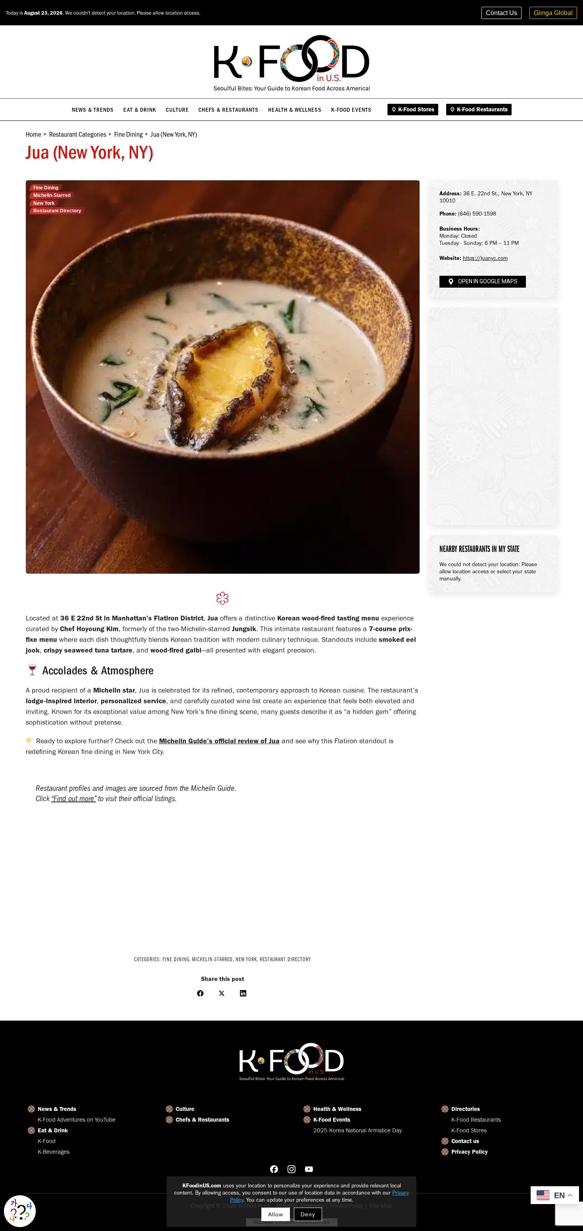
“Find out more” (73, 798)
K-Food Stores (469, 1130)
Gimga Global (553, 13)
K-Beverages (53, 1151)
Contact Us (501, 13)
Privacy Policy (469, 1151)
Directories (465, 1109)
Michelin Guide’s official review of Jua (219, 741)
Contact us (465, 1141)
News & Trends (57, 1109)
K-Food (47, 1141)
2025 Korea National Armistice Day (357, 1130)
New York (44, 203)
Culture (185, 1109)
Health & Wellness (337, 1109)
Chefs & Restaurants (202, 1119)
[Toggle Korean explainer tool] (20, 1211)
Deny (308, 1214)
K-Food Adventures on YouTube (76, 1119)
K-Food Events (331, 1119)
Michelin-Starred (52, 195)
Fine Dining (45, 188)
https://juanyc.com (485, 258)
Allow (275, 1214)
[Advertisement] (223, 881)
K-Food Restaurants (476, 1119)
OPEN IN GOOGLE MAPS (488, 281)
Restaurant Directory (57, 211)
